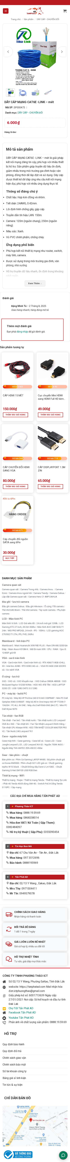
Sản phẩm (28, 19)
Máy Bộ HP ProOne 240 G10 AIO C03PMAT (34, 698)
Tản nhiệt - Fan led (11, 720)
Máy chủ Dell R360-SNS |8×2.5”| (43, 705)
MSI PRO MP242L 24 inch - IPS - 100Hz (26, 630)
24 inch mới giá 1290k (47, 623)
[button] (5, 11)
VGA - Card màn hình (12, 662)
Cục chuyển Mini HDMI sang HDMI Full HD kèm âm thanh (51, 397)
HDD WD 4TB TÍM (41, 684)
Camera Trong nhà (29, 589)
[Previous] (8, 52)
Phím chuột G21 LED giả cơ (34, 763)
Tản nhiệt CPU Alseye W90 (15, 727)
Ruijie (19, 780)
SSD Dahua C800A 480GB (47, 681)
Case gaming (24, 741)
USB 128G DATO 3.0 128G (24, 688)
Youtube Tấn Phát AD (21, 1017)
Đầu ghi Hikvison (34, 606)
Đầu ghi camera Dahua (13, 606)
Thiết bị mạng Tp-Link (56, 780)
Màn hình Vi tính (9, 623)
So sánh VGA (12, 669)
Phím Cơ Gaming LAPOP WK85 (30, 759)
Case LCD (50, 741)
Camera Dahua (57, 593)
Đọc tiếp (9, 558)
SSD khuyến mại (25, 681)
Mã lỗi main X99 (37, 649)
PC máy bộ (7, 698)
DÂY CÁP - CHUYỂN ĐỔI (48, 19)
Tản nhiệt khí (22, 724)
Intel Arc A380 (13, 666)
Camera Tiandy (40, 593)
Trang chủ (16, 19)
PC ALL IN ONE (18, 705)
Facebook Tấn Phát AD (22, 1012)
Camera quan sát (10, 589)
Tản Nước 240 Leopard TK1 (19, 731)
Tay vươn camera (47, 610)
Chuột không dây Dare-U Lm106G (37, 767)
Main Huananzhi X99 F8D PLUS (30, 645)
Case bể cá (37, 741)
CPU (49, 649)
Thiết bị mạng (8, 780)
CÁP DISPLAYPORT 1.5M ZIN (51, 469)
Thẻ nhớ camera (29, 610)
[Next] (61, 52)
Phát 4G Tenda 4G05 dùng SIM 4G (19, 784)
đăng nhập (22, 331)
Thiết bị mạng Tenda (34, 780)
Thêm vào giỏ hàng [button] (15, 415)
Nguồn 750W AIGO (54, 744)
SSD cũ (11, 681)
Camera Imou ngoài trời (20, 593)
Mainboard (7, 645)
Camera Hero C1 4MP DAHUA (42, 596)
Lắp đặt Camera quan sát (14, 596)
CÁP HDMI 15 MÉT (13, 395)
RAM (55, 649)
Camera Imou (47, 589)
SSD (4, 681)
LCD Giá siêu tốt (27, 623)
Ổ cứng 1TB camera (54, 606)
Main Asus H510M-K (18, 649)
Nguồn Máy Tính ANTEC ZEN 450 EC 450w (22, 748)
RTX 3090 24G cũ (30, 666)
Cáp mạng (16, 787)
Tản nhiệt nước (29, 720)
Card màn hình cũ (32, 662)
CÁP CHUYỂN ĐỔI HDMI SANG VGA (16, 469)
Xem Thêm (35, 283)
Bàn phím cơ (8, 759)
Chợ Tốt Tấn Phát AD (21, 1008)
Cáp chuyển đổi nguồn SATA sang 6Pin (15, 541)
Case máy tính (9, 741)
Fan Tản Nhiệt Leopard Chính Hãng (47, 724)
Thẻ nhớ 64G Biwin (11, 610)
